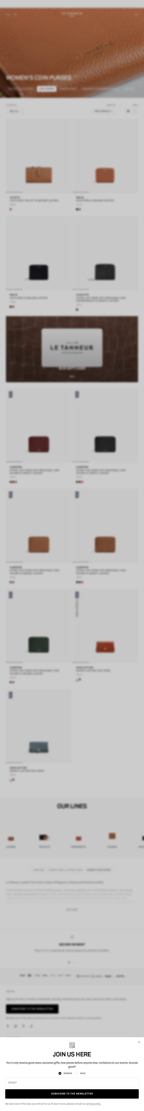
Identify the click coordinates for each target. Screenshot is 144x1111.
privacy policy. (93, 1104)
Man (83, 1073)
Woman (68, 1073)
